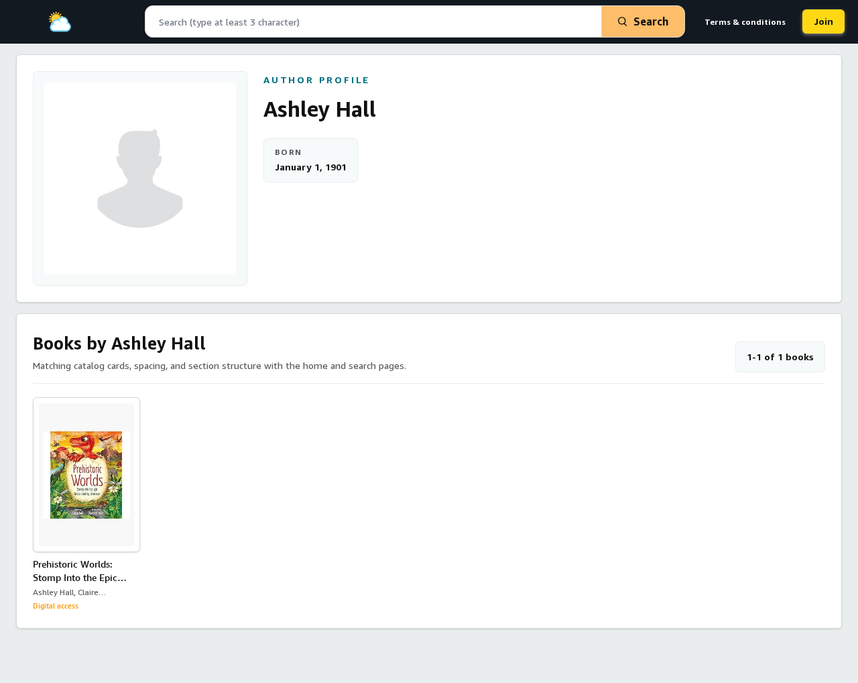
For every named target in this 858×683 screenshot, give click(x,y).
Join (823, 21)
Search (650, 21)
